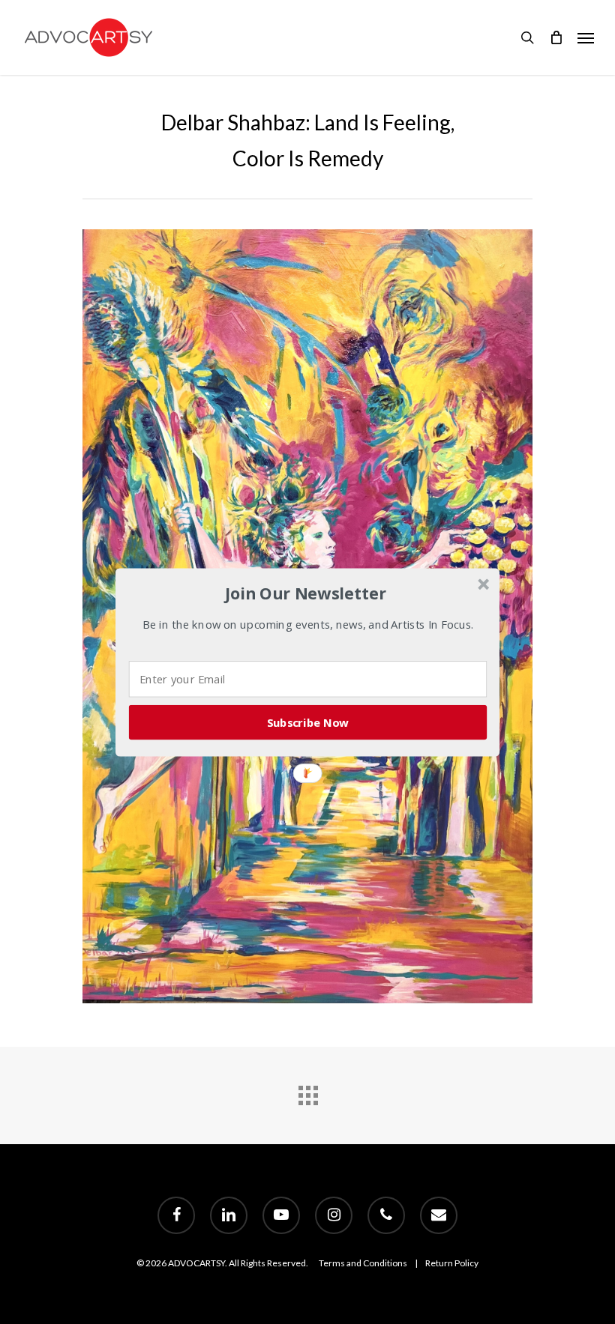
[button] (306, 593)
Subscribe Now (308, 721)
